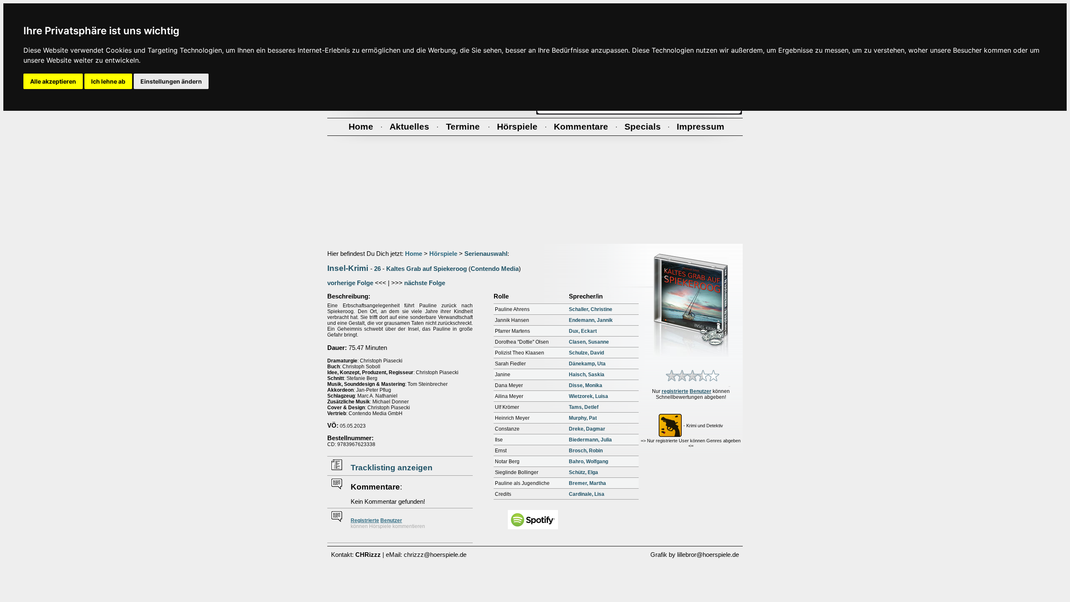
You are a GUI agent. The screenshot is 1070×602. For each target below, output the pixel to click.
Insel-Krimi (347, 268)
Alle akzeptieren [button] (53, 81)
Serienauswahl (485, 253)
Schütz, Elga (583, 472)
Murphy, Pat (583, 418)
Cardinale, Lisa (586, 494)
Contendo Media (495, 268)
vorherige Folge (350, 283)
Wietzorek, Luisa (588, 396)
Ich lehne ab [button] (108, 81)
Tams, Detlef (584, 407)
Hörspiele (443, 253)
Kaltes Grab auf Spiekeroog (426, 268)
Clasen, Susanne (589, 342)
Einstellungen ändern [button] (171, 81)
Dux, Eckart (583, 331)
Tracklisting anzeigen (392, 467)
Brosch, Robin (586, 451)
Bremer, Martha (587, 483)
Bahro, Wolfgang (588, 461)
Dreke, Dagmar (587, 429)
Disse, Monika (585, 385)
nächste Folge (424, 283)
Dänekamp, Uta (587, 364)
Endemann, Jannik (591, 320)
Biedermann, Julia (590, 440)
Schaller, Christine (590, 309)
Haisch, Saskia (586, 375)
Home (413, 253)
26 (377, 268)
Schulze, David (586, 353)
